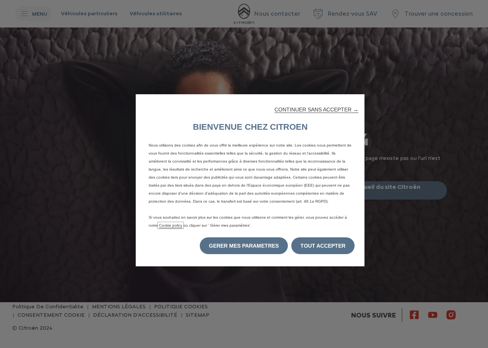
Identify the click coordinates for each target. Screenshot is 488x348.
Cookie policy (170, 225)
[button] (316, 109)
